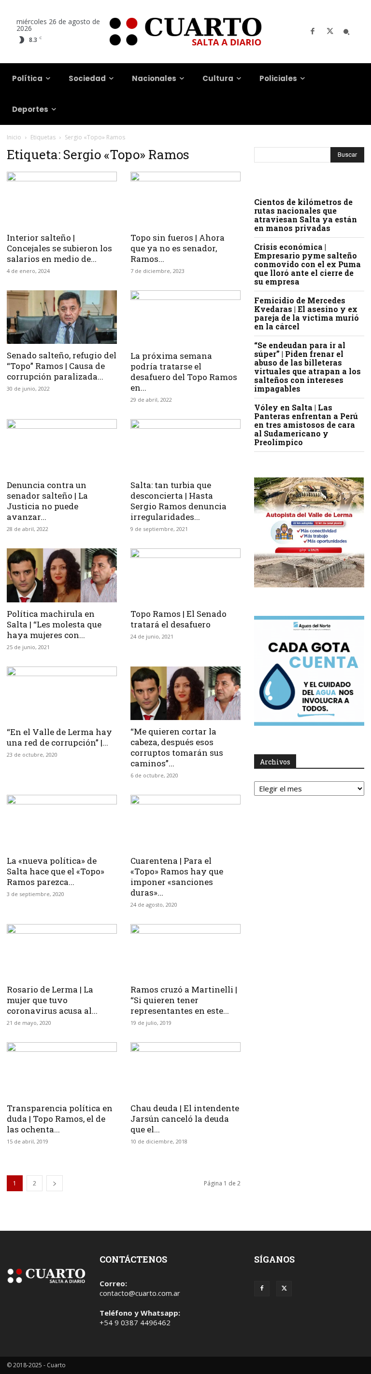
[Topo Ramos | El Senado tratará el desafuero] (185, 575)
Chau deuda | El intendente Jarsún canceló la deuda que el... (184, 1118)
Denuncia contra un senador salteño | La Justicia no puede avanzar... (47, 500)
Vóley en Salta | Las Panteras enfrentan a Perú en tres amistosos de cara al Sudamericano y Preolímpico (306, 424)
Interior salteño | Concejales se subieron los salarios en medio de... (59, 248)
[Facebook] (312, 32)
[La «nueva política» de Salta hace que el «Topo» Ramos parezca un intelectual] (62, 822)
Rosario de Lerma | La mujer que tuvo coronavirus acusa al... (52, 1000)
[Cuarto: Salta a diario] (185, 31)
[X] (330, 32)
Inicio (14, 137)
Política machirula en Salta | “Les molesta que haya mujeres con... (54, 624)
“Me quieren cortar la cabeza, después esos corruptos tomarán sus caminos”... (176, 747)
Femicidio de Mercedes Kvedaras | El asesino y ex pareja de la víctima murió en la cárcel (306, 313)
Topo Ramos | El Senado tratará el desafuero (178, 619)
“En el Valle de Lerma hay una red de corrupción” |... (59, 737)
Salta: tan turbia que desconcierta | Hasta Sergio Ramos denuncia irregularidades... (178, 500)
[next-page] (54, 1183)
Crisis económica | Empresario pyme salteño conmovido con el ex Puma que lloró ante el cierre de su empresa (307, 264)
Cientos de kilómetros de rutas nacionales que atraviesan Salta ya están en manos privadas (305, 215)
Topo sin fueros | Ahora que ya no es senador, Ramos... (177, 248)
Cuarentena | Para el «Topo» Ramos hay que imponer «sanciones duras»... (176, 876)
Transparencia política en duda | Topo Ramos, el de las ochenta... (60, 1118)
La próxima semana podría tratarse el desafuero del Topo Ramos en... (183, 371)
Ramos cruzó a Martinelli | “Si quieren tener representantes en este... (183, 1000)
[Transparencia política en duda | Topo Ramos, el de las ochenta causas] (62, 1069)
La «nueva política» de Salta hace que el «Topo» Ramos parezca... (55, 871)
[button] (346, 32)
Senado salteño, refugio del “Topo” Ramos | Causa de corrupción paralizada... (61, 366)
